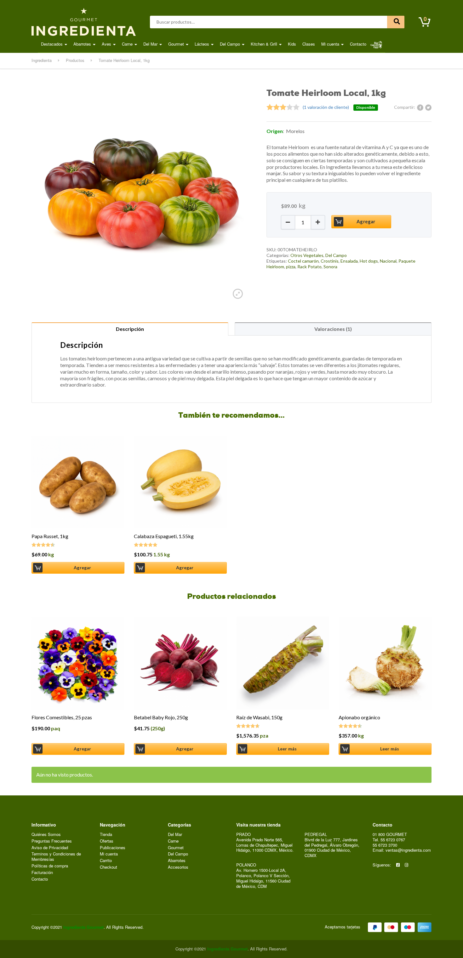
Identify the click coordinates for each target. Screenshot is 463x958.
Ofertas (106, 841)
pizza (290, 266)
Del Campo (230, 44)
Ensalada (349, 261)
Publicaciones (112, 847)
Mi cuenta (330, 44)
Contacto (358, 44)
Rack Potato (309, 266)
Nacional (388, 261)
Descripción (130, 329)
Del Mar (150, 44)
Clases (308, 44)
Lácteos (202, 44)
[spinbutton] (303, 222)
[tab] (129, 328)
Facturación (42, 872)
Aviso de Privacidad (49, 847)
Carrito (106, 860)
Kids (292, 44)
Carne (127, 44)
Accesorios (178, 867)
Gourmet (176, 44)
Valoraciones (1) (333, 329)
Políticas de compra (49, 866)
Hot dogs (369, 261)
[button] (288, 222)
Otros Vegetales (306, 255)
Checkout (108, 867)
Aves (106, 44)
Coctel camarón (303, 261)
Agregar (366, 221)
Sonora (330, 266)
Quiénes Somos (46, 834)
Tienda (106, 834)
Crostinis (330, 261)
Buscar (395, 22)
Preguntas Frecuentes (51, 841)
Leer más (287, 748)
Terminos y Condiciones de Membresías (56, 856)
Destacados (52, 44)
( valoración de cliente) (326, 107)
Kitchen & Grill (264, 44)
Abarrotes (82, 44)
